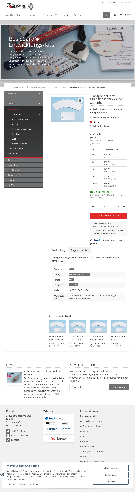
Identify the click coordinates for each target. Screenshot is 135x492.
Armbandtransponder (21, 129)
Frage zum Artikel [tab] (79, 250)
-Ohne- (96, 121)
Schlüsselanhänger (20, 119)
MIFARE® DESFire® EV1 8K (79, 274)
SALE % (11, 185)
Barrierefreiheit (87, 416)
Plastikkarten (13, 170)
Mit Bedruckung (101, 126)
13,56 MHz (73, 285)
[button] (115, 15)
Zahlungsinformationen (92, 451)
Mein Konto (126, 2)
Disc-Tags (16, 134)
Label (14, 139)
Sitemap (84, 456)
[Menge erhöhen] (124, 206)
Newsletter (85, 431)
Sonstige (11, 180)
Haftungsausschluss (90, 426)
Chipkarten (12, 160)
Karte (71, 269)
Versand (111, 140)
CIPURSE (11, 103)
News (10, 365)
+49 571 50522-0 (19, 431)
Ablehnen (110, 482)
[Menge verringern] (93, 206)
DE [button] (102, 2)
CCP (9, 98)
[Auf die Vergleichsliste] (80, 100)
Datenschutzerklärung (28, 484)
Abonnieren (119, 387)
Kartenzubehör (14, 175)
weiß (71, 279)
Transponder (16, 114)
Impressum (11, 484)
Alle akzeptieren (110, 468)
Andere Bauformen (20, 143)
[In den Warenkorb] (51, 93)
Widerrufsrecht (87, 446)
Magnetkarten (14, 165)
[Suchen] (106, 15)
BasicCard (12, 93)
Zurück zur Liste (17, 87)
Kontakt (113, 2)
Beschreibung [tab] (58, 250)
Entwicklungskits (16, 148)
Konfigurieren (111, 475)
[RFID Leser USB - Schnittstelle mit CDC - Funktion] (14, 378)
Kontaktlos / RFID (15, 109)
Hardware (13, 153)
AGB (82, 436)
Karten (104, 112)
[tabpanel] (67, 52)
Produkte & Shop (12, 15)
